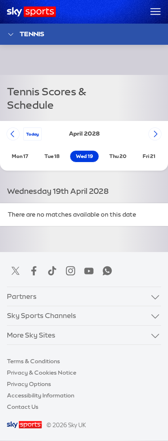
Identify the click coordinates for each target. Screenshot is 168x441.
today (32, 134)
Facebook (33, 270)
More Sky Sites (31, 335)
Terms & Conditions (33, 361)
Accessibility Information (40, 395)
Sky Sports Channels (41, 315)
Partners (22, 296)
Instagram (70, 270)
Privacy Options (29, 384)
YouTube (88, 270)
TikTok (52, 270)
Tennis (32, 34)
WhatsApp (107, 270)
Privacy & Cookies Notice (41, 372)
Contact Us (22, 407)
